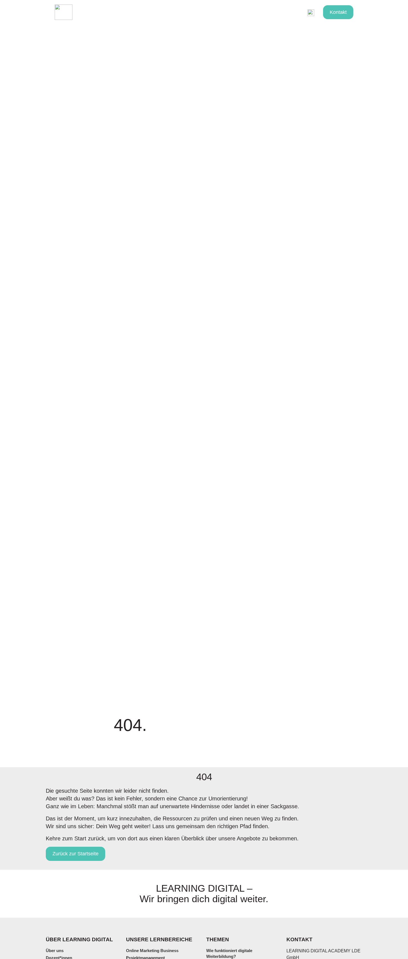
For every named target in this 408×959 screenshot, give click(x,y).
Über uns (281, 12)
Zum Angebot (156, 12)
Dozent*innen (245, 12)
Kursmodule (116, 12)
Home (86, 12)
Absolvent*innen (200, 12)
